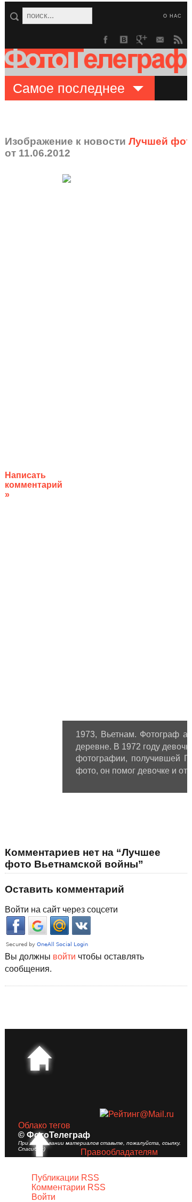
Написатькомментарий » (33, 485)
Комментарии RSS (68, 1187)
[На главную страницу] (39, 1058)
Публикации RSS (65, 1177)
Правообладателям (119, 1152)
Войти (43, 1196)
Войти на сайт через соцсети (61, 909)
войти (64, 956)
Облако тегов (44, 1125)
